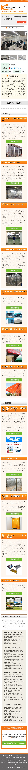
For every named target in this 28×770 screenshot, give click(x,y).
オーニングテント (8, 759)
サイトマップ (17, 762)
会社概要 (16, 764)
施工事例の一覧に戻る (14, 103)
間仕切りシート (20, 755)
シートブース (10, 757)
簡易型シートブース (17, 759)
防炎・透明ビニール (16, 68)
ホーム (2, 755)
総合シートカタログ (8, 762)
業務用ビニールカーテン (10, 755)
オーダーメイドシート (12, 760)
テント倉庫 (16, 757)
